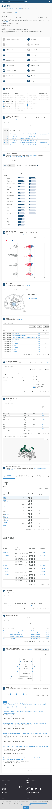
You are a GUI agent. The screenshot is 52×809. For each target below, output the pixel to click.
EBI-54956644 (6, 568)
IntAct (41, 468)
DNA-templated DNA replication (19, 335)
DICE (30, 156)
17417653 (32, 19)
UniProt (26, 285)
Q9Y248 (6, 498)
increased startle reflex (15, 632)
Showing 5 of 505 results (42, 695)
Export (40, 125)
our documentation (32, 155)
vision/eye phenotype (35, 630)
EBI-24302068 (6, 577)
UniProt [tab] (27, 289)
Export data (37, 237)
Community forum (6, 780)
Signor (44, 468)
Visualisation (46, 649)
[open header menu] (49, 1)
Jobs (28, 798)
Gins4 (4, 630)
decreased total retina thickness (17, 636)
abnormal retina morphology (16, 634)
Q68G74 (6, 520)
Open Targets (30, 89)
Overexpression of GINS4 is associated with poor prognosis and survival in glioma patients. (24, 723)
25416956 (42, 558)
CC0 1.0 (17, 786)
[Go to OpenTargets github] (40, 789)
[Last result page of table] (48, 530)
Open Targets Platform (6, 786)
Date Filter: (5, 698)
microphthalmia (13, 638)
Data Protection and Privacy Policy (38, 803)
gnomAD (46, 362)
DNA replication (15, 333)
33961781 (42, 568)
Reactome (8, 469)
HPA (29, 285)
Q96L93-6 (7, 527)
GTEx (17, 156)
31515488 (42, 555)
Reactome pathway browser (38, 605)
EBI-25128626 (6, 574)
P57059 (6, 504)
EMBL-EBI (4, 794)
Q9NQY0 (7, 514)
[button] (8, 175)
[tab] (7, 12)
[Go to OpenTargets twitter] (27, 789)
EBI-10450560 (6, 562)
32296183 (42, 574)
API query (47, 125)
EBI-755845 (5, 552)
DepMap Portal (23, 234)
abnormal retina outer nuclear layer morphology (20, 630)
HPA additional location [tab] (19, 289)
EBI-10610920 (6, 558)
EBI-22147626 (6, 555)
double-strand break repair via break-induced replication (24, 337)
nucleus (14, 341)
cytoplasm (14, 351)
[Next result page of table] (47, 530)
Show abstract (8, 718)
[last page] (48, 355)
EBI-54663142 (6, 571)
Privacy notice (5, 782)
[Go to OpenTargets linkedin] (32, 789)
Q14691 (6, 501)
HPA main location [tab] (8, 289)
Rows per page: (27, 147)
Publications (29, 796)
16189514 (42, 552)
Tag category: (6, 694)
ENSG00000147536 (10, 8)
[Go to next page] (48, 770)
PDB (43, 413)
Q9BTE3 (6, 508)
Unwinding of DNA (7, 605)
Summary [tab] (6, 160)
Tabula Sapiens (13, 156)
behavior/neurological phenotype (38, 632)
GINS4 (29, 8)
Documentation (32, 780)
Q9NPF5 (6, 517)
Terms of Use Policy (26, 804)
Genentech (4, 796)
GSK (3, 798)
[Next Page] (47, 355)
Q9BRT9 (20, 8)
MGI (34, 617)
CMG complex (15, 343)
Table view (38, 649)
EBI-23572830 (6, 581)
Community (31, 782)
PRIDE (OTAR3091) (23, 156)
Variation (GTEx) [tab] (13, 160)
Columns (33, 125)
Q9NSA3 (7, 523)
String (12, 469)
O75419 (6, 511)
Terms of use (5, 784)
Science (28, 794)
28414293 (41, 19)
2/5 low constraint (37, 388)
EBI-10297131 (6, 565)
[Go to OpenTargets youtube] (36, 789)
